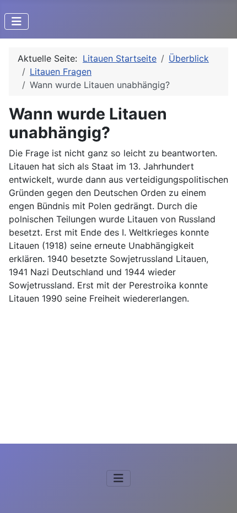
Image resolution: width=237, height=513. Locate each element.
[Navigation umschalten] (16, 21)
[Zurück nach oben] (217, 492)
